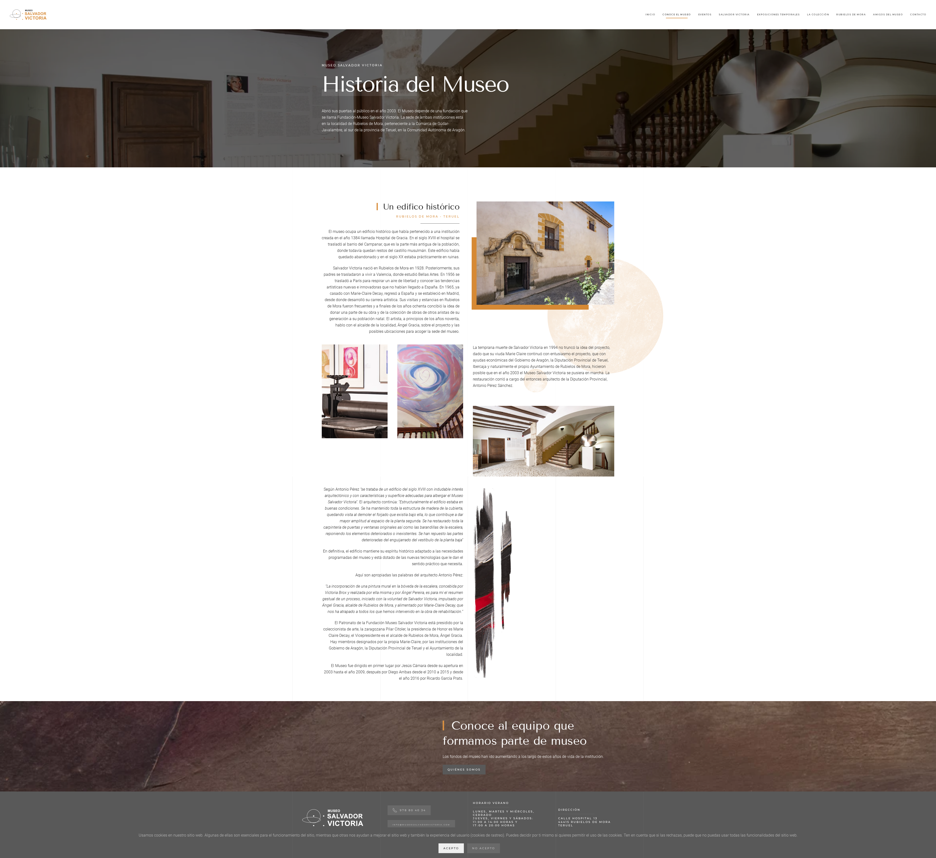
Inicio (650, 14)
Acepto (451, 848)
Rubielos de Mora (851, 14)
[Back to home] (28, 14)
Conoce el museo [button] (677, 14)
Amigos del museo (888, 14)
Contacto (918, 14)
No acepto (483, 848)
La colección (818, 14)
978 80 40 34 (413, 810)
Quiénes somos (464, 769)
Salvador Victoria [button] (734, 14)
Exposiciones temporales (778, 14)
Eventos (705, 14)
